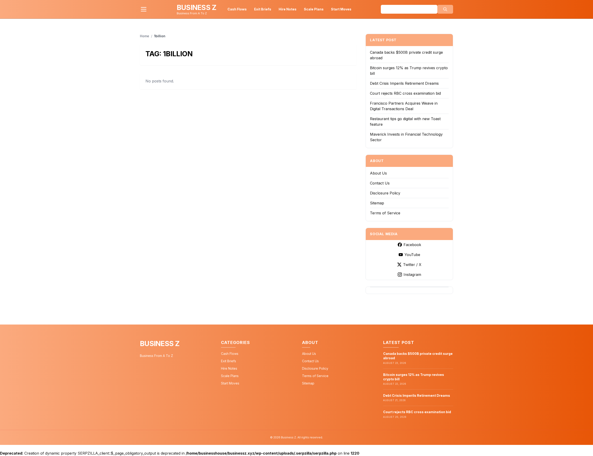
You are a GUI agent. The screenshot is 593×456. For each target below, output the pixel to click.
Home (144, 36)
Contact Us (380, 183)
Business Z (160, 343)
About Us (378, 173)
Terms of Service (385, 213)
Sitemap (377, 203)
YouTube (412, 254)
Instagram (412, 274)
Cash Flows (237, 9)
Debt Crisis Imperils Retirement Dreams (404, 83)
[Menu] (143, 9)
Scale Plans (314, 9)
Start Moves (341, 9)
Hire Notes (287, 9)
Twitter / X (412, 264)
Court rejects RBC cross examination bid (405, 93)
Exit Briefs (262, 9)
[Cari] (445, 9)
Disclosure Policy (385, 193)
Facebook (412, 244)
